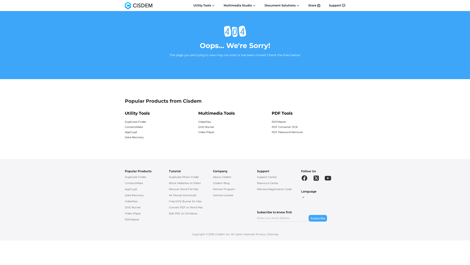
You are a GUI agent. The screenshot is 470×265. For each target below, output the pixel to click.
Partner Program (224, 189)
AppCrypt (131, 132)
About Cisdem (222, 177)
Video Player (206, 132)
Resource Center (267, 183)
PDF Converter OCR (285, 127)
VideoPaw (204, 121)
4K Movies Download (182, 195)
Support (335, 5)
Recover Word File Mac (184, 189)
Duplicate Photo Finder (184, 177)
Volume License (223, 195)
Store (312, 5)
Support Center (267, 177)
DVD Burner (206, 127)
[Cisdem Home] (138, 5)
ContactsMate (134, 127)
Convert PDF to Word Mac (186, 207)
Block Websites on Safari (185, 183)
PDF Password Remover (287, 132)
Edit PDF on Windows (183, 213)
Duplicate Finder (135, 121)
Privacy (260, 234)
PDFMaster (279, 121)
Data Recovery (134, 137)
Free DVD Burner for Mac (185, 201)
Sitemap (272, 234)
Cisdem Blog (221, 183)
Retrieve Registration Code (274, 189)
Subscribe (317, 218)
